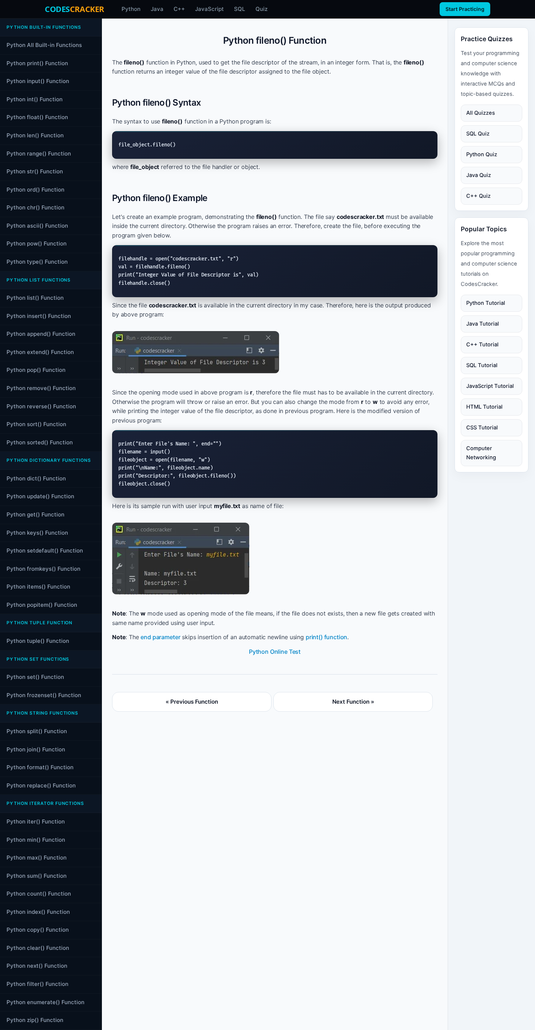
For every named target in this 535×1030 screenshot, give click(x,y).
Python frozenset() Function (44, 695)
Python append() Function (41, 334)
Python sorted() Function (40, 442)
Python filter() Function (37, 983)
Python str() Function (35, 171)
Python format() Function (40, 767)
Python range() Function (39, 153)
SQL (239, 8)
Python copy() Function (38, 930)
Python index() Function (38, 911)
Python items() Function (38, 586)
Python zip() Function (35, 1020)
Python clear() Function (38, 947)
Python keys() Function (37, 532)
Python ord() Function (35, 189)
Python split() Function (37, 731)
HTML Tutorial (484, 407)
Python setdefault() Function (45, 550)
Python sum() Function (37, 875)
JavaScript (209, 8)
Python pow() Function (37, 243)
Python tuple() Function (38, 641)
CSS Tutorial (482, 427)
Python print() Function (37, 63)
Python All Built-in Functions (44, 45)
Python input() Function (38, 81)
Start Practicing (464, 9)
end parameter (160, 637)
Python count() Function (39, 894)
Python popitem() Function (42, 604)
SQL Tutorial (482, 365)
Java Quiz (478, 175)
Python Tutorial (485, 303)
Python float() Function (37, 117)
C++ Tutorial (482, 344)
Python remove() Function (41, 388)
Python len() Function (35, 135)
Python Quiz (481, 154)
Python (131, 8)
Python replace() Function (41, 785)
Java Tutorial (482, 324)
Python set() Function (35, 677)
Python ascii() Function (37, 225)
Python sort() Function (36, 424)
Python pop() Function (36, 370)
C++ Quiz (478, 196)
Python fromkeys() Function (43, 568)
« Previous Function (192, 701)
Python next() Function (37, 966)
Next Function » (353, 701)
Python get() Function (35, 514)
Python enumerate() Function (45, 1002)
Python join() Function (36, 749)
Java (157, 8)
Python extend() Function (40, 352)
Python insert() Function (39, 315)
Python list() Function (35, 298)
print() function (326, 637)
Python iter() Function (36, 821)
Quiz (261, 8)
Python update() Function (40, 496)
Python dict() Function (36, 478)
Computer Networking (481, 453)
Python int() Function (35, 99)
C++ (179, 8)
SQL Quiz (478, 133)
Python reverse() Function (41, 406)
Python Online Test (275, 651)
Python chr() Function (35, 207)
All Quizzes (480, 113)
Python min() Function (36, 839)
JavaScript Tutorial (490, 386)
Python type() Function (37, 261)
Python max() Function (37, 857)
